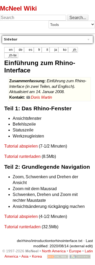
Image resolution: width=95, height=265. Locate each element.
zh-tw (13, 55)
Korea (37, 256)
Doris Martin (41, 97)
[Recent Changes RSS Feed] (57, 256)
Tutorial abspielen (21, 146)
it (47, 50)
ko (64, 50)
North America (54, 251)
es (30, 50)
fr (39, 50)
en (11, 50)
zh (74, 50)
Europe (75, 251)
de (20, 50)
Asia (24, 256)
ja (55, 50)
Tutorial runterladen (22, 156)
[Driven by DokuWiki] (80, 256)
